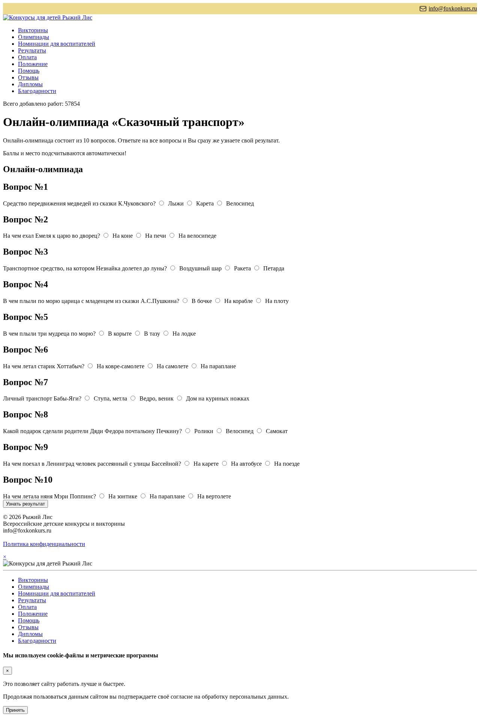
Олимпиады (33, 37)
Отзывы (28, 77)
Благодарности (37, 91)
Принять (15, 710)
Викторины (33, 30)
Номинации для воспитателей (56, 43)
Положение (33, 64)
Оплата (27, 57)
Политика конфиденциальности (44, 544)
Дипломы (30, 84)
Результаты (32, 50)
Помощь (28, 71)
